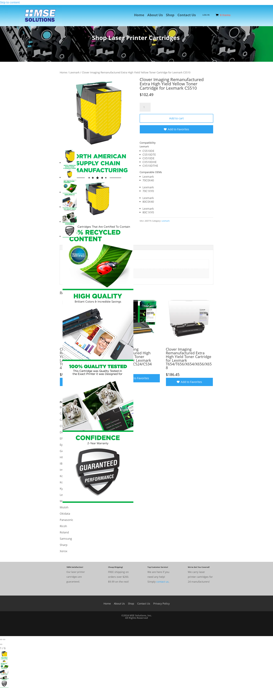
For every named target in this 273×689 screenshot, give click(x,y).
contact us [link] (162, 581)
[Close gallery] (1, 644)
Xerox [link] (63, 551)
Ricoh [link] (63, 526)
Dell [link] (62, 432)
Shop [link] (170, 15)
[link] (40, 24)
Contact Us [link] (186, 15)
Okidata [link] (65, 513)
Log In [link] (205, 15)
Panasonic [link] (66, 520)
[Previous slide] (1, 639)
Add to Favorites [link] (178, 129)
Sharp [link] (63, 545)
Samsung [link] (66, 539)
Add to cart (176, 118)
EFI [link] (62, 438)
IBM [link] (62, 463)
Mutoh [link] (64, 507)
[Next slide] (4, 639)
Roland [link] (64, 532)
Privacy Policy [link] (161, 603)
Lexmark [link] (74, 72)
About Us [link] (155, 15)
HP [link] (62, 457)
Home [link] (139, 15)
